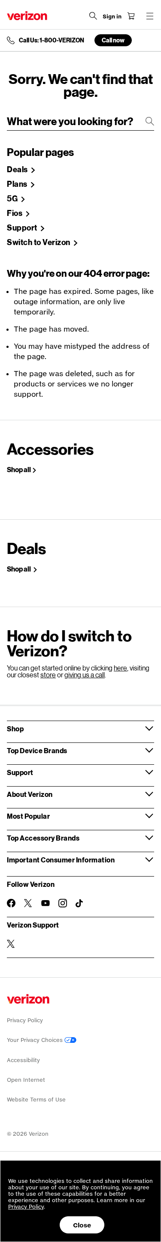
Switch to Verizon (39, 242)
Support (23, 228)
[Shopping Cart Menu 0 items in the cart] (131, 15)
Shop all (19, 469)
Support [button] (20, 772)
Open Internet (26, 1080)
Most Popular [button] (28, 816)
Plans (18, 184)
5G (13, 199)
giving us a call (84, 674)
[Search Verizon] (93, 15)
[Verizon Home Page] (27, 15)
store (48, 674)
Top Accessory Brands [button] (43, 838)
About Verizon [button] (30, 794)
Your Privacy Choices (35, 1040)
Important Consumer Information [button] (61, 860)
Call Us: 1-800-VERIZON (51, 40)
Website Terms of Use (36, 1099)
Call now (113, 40)
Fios (15, 213)
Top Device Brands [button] (37, 750)
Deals (18, 169)
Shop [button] (15, 728)
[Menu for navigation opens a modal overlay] (149, 15)
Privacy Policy (25, 1020)
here (120, 668)
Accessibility (23, 1060)
